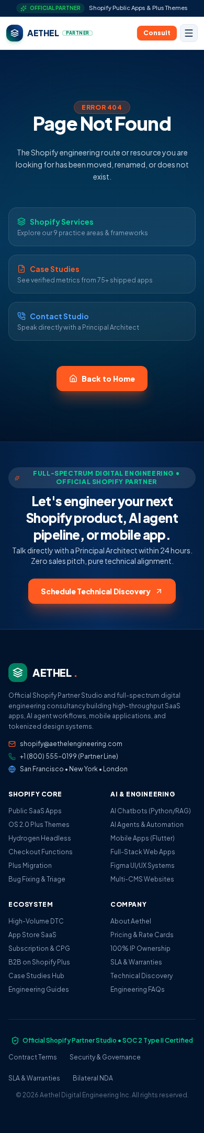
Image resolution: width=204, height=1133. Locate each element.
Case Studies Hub (36, 976)
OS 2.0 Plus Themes (39, 824)
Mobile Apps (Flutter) (142, 838)
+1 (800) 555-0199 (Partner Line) (69, 756)
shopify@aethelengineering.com (71, 744)
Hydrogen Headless (39, 838)
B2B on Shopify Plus (39, 962)
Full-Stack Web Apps (142, 852)
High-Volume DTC (36, 921)
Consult (157, 33)
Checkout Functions (40, 852)
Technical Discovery (141, 976)
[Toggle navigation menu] (189, 33)
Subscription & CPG (39, 948)
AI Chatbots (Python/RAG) (150, 811)
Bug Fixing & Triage (36, 879)
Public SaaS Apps (35, 811)
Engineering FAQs (137, 989)
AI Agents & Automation (147, 824)
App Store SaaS (32, 935)
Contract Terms (32, 1057)
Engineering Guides (38, 989)
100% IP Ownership (140, 948)
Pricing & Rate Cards (142, 935)
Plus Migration (30, 865)
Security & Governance (105, 1057)
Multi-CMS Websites (142, 879)
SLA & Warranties (136, 962)
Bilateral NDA (93, 1078)
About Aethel (130, 921)
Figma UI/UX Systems (142, 865)
